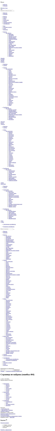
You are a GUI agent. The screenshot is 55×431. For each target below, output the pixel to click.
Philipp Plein (11, 46)
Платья (10, 90)
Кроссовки (11, 142)
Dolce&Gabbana (12, 37)
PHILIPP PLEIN (12, 117)
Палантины (11, 88)
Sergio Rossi (11, 52)
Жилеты (10, 79)
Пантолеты (11, 146)
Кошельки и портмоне (14, 195)
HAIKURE (11, 42)
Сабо (10, 151)
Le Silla (10, 44)
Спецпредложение (7, 22)
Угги (10, 163)
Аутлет (7, 391)
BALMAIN (11, 35)
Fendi (10, 40)
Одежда (5, 17)
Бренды (5, 16)
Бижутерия (11, 192)
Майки (10, 87)
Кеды (10, 140)
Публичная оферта (5, 415)
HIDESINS (11, 56)
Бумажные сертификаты (8, 226)
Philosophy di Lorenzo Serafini (15, 47)
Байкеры (11, 132)
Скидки (5, 21)
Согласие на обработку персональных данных (11, 416)
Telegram (11, 410)
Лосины (10, 85)
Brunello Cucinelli (12, 36)
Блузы (10, 71)
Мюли (10, 145)
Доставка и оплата (7, 27)
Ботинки (11, 137)
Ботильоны (11, 136)
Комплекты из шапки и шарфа (15, 82)
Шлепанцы (11, 165)
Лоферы (10, 143)
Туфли (10, 161)
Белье (10, 70)
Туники (10, 101)
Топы (10, 99)
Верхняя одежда (12, 75)
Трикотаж (11, 100)
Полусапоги (11, 149)
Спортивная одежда (13, 96)
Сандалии (11, 152)
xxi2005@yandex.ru (5, 411)
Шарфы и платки (12, 205)
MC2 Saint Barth (12, 45)
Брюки (10, 72)
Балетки (10, 133)
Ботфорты (11, 138)
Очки (10, 198)
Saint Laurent (11, 50)
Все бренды (8, 33)
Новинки (5, 64)
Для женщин (6, 383)
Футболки (11, 102)
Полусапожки (12, 150)
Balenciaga (11, 34)
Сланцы (10, 155)
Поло (10, 93)
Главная (2, 371)
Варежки (11, 73)
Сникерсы (11, 158)
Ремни (10, 200)
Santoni (10, 51)
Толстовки (11, 97)
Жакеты (10, 77)
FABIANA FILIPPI (13, 39)
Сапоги (10, 154)
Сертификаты (6, 23)
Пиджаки (11, 89)
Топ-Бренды (6, 107)
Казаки (10, 139)
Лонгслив (11, 84)
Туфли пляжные (12, 162)
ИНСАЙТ (12, 417)
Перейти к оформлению (6, 429)
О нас (4, 28)
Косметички (11, 194)
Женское (5, 4)
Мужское (5, 5)
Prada (10, 48)
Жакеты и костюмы (13, 78)
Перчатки (11, 199)
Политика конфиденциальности (8, 413)
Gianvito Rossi (12, 41)
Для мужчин (6, 392)
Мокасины (11, 144)
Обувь (4, 18)
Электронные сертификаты (9, 224)
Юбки (10, 105)
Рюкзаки (11, 201)
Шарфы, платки (12, 206)
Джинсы (10, 76)
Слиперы (11, 156)
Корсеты (10, 83)
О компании (6, 400)
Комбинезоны (12, 81)
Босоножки (11, 134)
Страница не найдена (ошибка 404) (14, 371)
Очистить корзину (5, 422)
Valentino (11, 53)
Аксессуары (6, 20)
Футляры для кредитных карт (15, 204)
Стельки (10, 160)
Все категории (9, 68)
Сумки (10, 203)
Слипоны (11, 157)
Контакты (5, 29)
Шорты (10, 103)
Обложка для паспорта (14, 197)
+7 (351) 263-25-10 (5, 408)
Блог (4, 26)
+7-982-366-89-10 (4, 410)
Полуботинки (12, 148)
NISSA (10, 54)
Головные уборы (12, 193)
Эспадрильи (11, 166)
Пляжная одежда (12, 91)
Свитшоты (11, 95)
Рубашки (11, 94)
